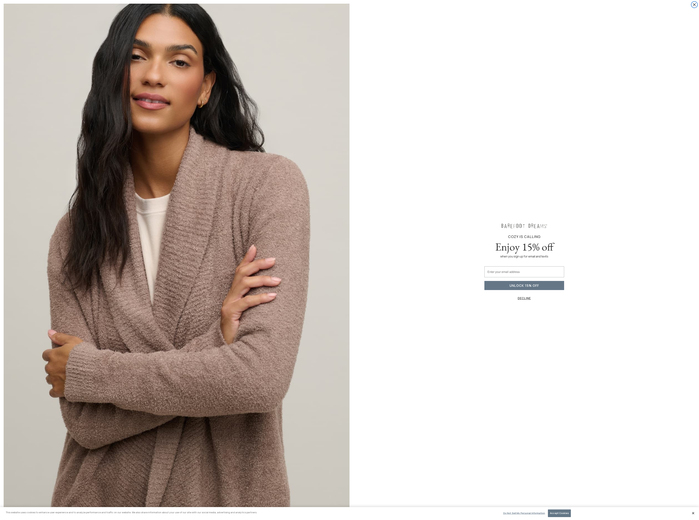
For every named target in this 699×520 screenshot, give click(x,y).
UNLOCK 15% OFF (524, 285)
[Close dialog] (694, 4)
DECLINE (524, 298)
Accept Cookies (559, 513)
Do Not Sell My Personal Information (524, 513)
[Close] (693, 513)
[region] (349, 513)
